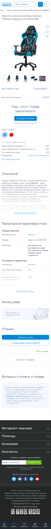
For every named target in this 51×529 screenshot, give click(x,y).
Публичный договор (20, 501)
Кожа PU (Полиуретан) (39, 156)
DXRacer (31, 235)
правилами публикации (16, 396)
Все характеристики (11, 159)
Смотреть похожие (25, 118)
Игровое (31, 265)
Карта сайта (35, 504)
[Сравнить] (47, 31)
